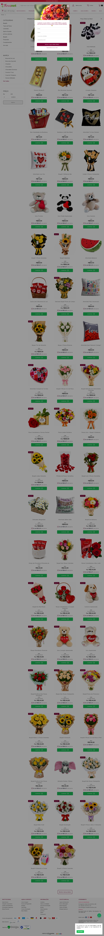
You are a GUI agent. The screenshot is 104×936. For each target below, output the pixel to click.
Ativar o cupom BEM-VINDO (52, 44)
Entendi (80, 931)
